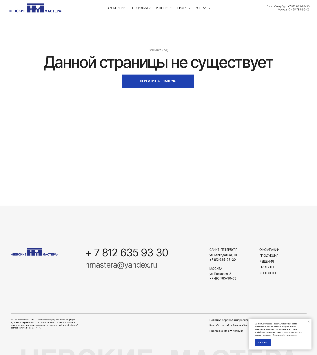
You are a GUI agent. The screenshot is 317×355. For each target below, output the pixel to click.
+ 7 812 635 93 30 (126, 252)
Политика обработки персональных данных (236, 320)
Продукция (139, 8)
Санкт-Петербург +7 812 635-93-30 (288, 6)
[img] (34, 252)
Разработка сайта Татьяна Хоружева (232, 325)
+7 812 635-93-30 (222, 260)
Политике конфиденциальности (284, 335)
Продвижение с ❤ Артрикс (226, 330)
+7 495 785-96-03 (222, 278)
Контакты (203, 8)
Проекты (183, 8)
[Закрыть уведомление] (309, 321)
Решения (162, 8)
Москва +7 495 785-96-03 (294, 9)
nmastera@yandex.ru (121, 264)
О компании (116, 8)
